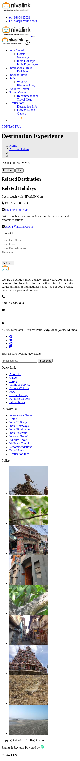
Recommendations (20, 447)
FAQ (12, 391)
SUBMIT (8, 263)
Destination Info (27, 106)
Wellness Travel (19, 89)
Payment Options (19, 398)
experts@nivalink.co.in (19, 226)
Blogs (13, 381)
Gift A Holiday (18, 395)
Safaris (13, 78)
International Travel (21, 68)
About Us (15, 374)
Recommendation (28, 96)
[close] (27, 43)
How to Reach (26, 110)
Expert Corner (18, 92)
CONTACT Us (11, 126)
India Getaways (19, 426)
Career (13, 377)
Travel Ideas (24, 99)
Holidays (22, 71)
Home (13, 145)
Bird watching (26, 85)
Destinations (16, 103)
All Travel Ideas (19, 149)
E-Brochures (17, 402)
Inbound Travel (18, 75)
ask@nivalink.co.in (16, 209)
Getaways (23, 57)
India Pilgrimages (27, 64)
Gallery (21, 113)
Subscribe (45, 360)
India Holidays (26, 61)
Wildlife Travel (18, 440)
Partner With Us (19, 388)
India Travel (16, 50)
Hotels (21, 54)
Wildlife (22, 82)
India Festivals (18, 433)
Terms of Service (19, 384)
